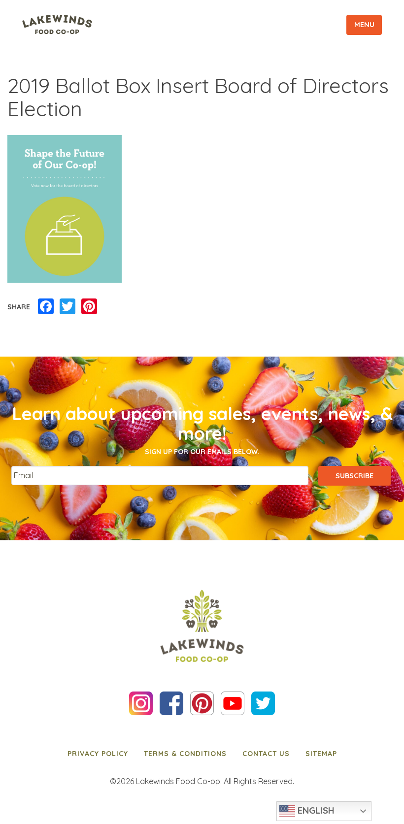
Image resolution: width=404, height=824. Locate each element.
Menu (364, 24)
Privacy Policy (97, 753)
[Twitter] (67, 306)
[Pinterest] (89, 306)
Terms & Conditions (185, 753)
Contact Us (266, 753)
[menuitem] (98, 753)
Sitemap (321, 753)
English (315, 810)
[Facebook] (46, 306)
